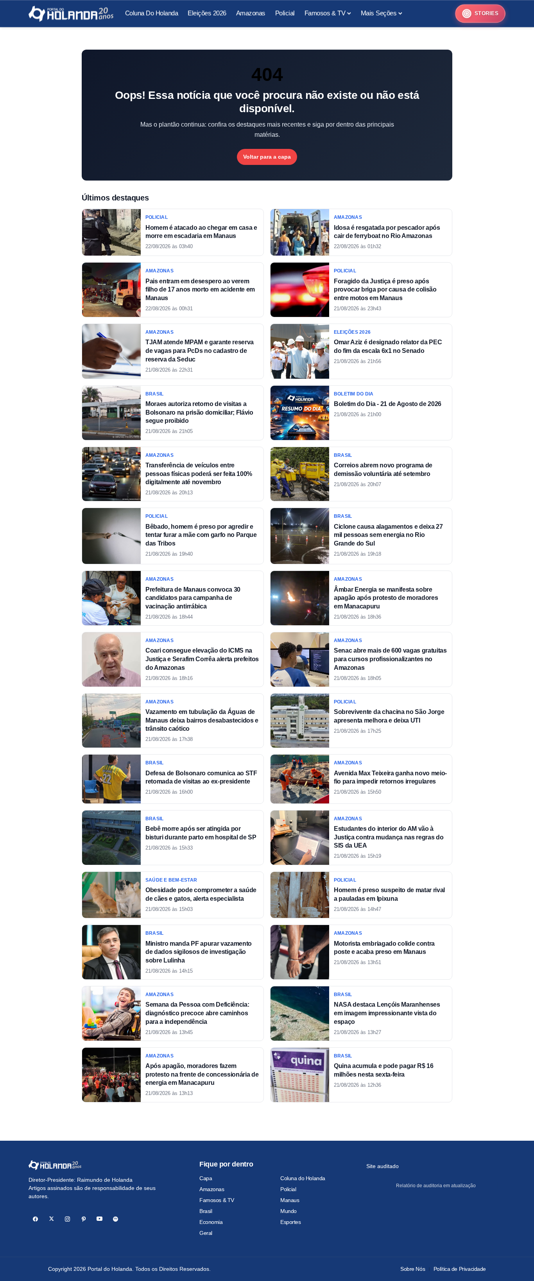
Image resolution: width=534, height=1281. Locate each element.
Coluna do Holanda (302, 1178)
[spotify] (115, 1219)
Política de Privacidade (460, 1269)
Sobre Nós (412, 1269)
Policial (288, 1189)
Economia (211, 1222)
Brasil (205, 1211)
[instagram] (67, 1219)
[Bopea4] (71, 14)
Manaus (289, 1200)
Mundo (288, 1211)
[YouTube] (99, 1219)
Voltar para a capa (267, 157)
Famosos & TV (216, 1200)
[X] (51, 1219)
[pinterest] (83, 1219)
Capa (205, 1178)
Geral (205, 1233)
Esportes (290, 1222)
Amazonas (211, 1189)
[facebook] (35, 1219)
